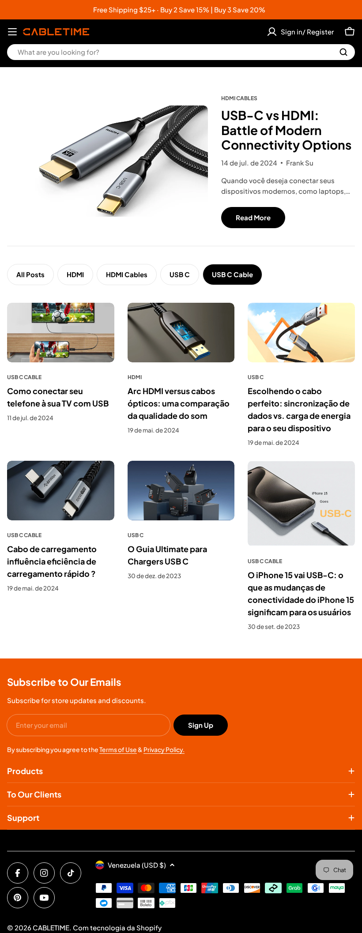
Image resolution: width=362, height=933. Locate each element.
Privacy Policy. (164, 749)
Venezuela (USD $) (137, 865)
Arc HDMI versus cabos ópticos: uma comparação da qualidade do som (179, 403)
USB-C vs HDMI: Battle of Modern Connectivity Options (286, 129)
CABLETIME (51, 927)
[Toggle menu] (12, 31)
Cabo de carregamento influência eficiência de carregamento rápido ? (52, 561)
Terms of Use (118, 749)
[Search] (343, 52)
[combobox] (181, 52)
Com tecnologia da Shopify (117, 927)
